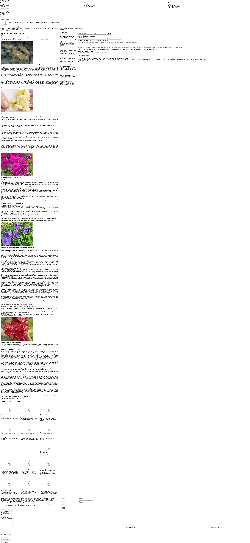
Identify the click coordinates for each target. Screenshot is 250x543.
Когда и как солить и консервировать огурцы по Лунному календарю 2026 (68, 50)
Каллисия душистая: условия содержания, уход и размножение (48, 470)
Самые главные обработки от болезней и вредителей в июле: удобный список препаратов (67, 63)
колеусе (42, 83)
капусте (32, 83)
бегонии (37, 82)
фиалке (44, 85)
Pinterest (62, 501)
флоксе (52, 85)
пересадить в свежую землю (26, 188)
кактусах (23, 83)
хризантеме (4, 87)
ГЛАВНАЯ (3, 29)
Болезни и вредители (36, 499)
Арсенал (52, 498)
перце (2, 85)
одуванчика (34, 250)
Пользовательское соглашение (43, 500)
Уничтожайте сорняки (6, 205)
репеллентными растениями (13, 217)
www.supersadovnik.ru (23, 505)
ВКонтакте (63, 498)
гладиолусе (4, 83)
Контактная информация (12, 500)
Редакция (3, 500)
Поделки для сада (15, 499)
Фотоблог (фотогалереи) (47, 499)
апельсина (27, 271)
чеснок (45, 296)
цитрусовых (11, 87)
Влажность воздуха (25, 469)
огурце (46, 84)
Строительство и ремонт (7, 498)
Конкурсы (32, 501)
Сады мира (16, 498)
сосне (16, 85)
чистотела (3, 270)
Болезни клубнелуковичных (46, 414)
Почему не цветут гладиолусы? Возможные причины (8, 490)
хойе (56, 85)
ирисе (18, 83)
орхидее (51, 84)
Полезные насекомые (6, 344)
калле (27, 83)
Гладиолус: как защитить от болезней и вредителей (27, 434)
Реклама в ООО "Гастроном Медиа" (26, 500)
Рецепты (41, 498)
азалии (10, 82)
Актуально (64, 32)
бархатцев (47, 252)
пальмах (55, 84)
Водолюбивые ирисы (45, 489)
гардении (42, 82)
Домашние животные (6, 499)
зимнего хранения (19, 208)
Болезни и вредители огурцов (8, 433)
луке (25, 84)
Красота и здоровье (34, 498)
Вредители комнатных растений (28, 489)
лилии (15, 84)
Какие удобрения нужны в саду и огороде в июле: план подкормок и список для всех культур (68, 76)
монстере (41, 84)
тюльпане (38, 85)
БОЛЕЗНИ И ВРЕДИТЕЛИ (13, 29)
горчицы (27, 286)
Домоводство (46, 498)
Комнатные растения (24, 498)
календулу (20, 215)
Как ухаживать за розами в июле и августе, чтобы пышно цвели (68, 37)
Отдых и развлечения (25, 499)
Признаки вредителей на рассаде (9, 469)
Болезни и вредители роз (46, 433)
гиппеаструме (53, 82)
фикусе (48, 85)
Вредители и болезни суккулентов (9, 414)
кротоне (8, 84)
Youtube (62, 504)
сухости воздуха (16, 179)
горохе (9, 83)
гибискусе (47, 82)
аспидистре (26, 82)
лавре (11, 84)
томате (25, 85)
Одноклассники (64, 499)
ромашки (32, 261)
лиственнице (20, 84)
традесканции (31, 85)
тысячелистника (53, 271)
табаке (21, 85)
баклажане (31, 82)
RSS (61, 505)
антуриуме (15, 82)
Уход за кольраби (44, 452)
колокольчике (48, 83)
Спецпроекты (26, 501)
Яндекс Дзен (63, 502)
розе (13, 85)
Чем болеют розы (25, 414)
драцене (14, 83)
